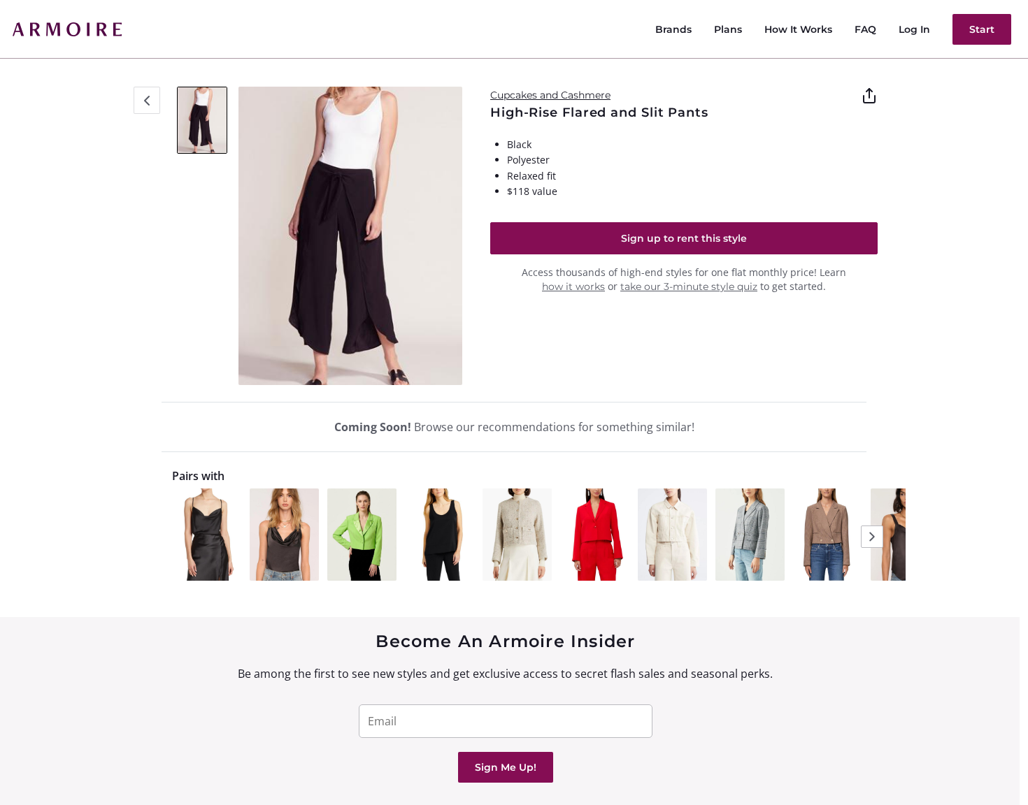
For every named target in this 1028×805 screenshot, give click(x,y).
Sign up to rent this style (684, 238)
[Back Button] (147, 100)
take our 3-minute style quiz (688, 286)
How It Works (798, 29)
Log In (914, 29)
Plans (728, 29)
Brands (673, 29)
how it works (573, 286)
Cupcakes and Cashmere (550, 95)
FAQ (865, 29)
